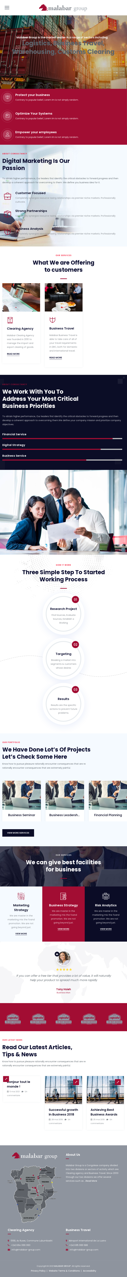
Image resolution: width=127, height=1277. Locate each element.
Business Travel (61, 328)
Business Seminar (21, 815)
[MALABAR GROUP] (63, 7)
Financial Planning (108, 815)
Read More (91, 1180)
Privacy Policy (38, 1270)
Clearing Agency (20, 328)
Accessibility (89, 1270)
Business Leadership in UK (64, 815)
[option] (21, 324)
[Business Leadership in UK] (61, 804)
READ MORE (13, 353)
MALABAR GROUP (62, 1266)
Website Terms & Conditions (64, 1270)
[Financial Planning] (104, 804)
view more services (18, 832)
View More (21, 933)
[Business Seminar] (18, 804)
